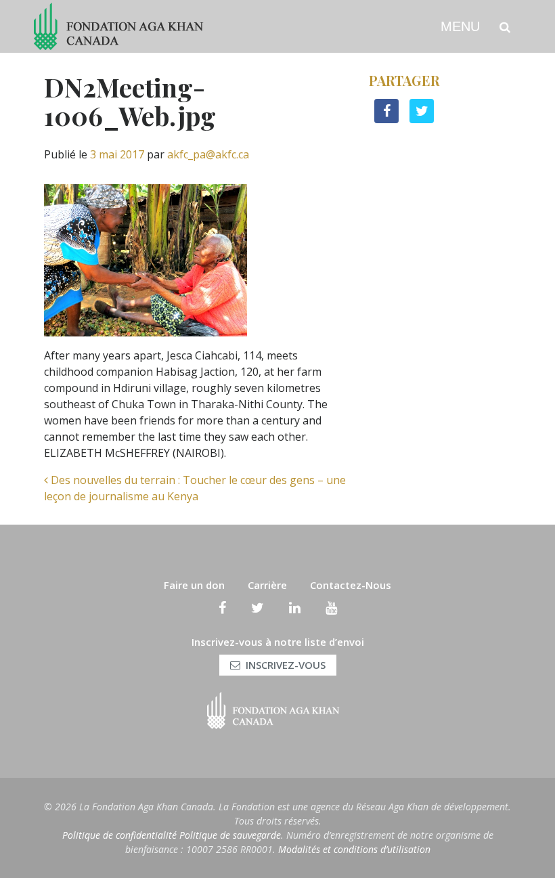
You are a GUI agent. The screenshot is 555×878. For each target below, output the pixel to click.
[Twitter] (257, 608)
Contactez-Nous (350, 585)
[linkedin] (294, 608)
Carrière (267, 585)
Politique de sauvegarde (230, 835)
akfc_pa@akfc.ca (208, 154)
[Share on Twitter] (421, 119)
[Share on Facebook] (386, 119)
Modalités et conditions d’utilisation (354, 849)
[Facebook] (222, 608)
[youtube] (331, 608)
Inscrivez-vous (286, 665)
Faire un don (194, 585)
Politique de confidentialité (119, 835)
